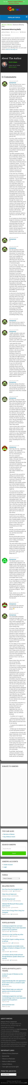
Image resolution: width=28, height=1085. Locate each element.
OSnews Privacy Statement (9, 1021)
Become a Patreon (8, 834)
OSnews (9, 1081)
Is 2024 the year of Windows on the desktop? (12, 975)
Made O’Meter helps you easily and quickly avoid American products (12, 990)
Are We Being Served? (8, 899)
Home (4, 24)
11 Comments (6, 35)
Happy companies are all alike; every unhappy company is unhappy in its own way (13, 948)
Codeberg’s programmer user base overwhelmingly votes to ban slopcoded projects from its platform (14, 927)
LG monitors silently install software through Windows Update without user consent (13, 956)
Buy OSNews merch (9, 836)
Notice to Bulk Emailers (9, 1061)
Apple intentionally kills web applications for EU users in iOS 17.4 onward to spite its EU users (14, 982)
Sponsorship (5, 1056)
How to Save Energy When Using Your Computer (13, 911)
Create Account (8, 864)
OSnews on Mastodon (8, 1059)
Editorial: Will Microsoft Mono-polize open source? (12, 904)
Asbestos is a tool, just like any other (12, 934)
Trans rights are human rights (10, 1066)
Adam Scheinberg (21, 1029)
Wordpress (16, 1031)
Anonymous (12, 82)
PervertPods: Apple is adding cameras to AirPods (13, 940)
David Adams (6, 32)
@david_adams (13, 67)
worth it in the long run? (11, 49)
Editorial (9, 24)
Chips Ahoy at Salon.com (9, 894)
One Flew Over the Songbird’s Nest (12, 889)
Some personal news (8, 1004)
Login (5, 867)
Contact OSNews (7, 1064)
